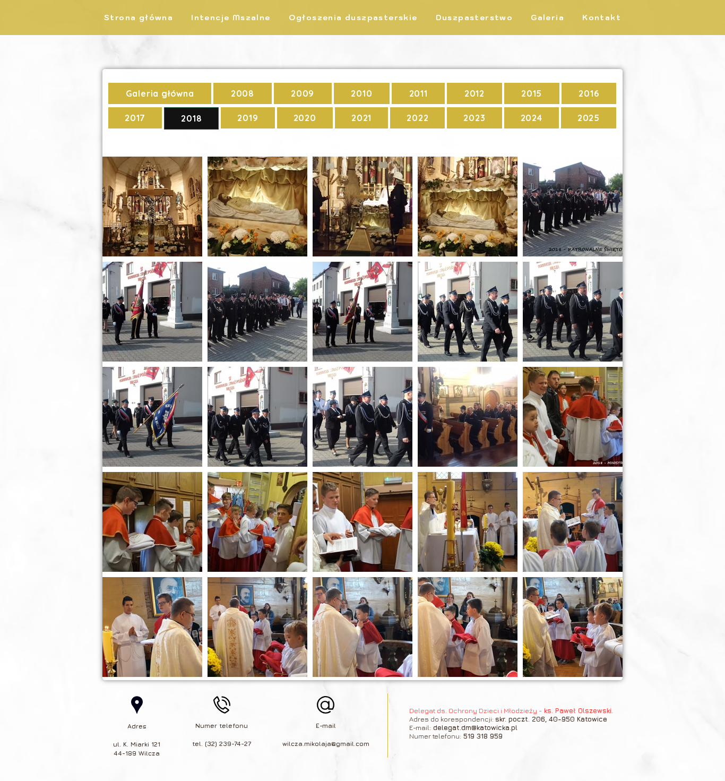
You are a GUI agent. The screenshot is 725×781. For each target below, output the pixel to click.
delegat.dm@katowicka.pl (475, 727)
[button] (474, 17)
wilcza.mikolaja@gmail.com (325, 744)
